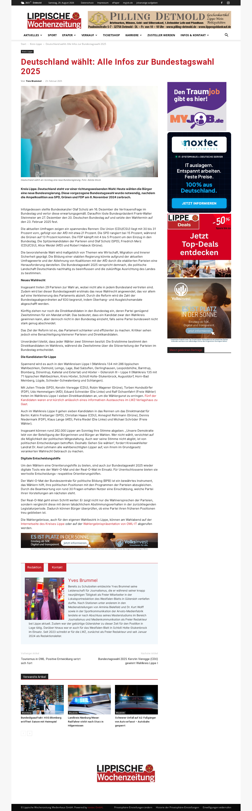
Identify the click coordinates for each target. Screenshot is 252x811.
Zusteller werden (161, 35)
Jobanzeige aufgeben (147, 2)
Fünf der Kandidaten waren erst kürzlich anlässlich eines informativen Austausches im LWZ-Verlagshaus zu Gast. (89, 400)
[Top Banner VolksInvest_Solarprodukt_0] (89, 541)
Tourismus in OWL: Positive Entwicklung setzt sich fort (51, 661)
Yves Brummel (34, 80)
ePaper (115, 2)
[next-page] (29, 733)
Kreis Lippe (36, 44)
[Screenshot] (199, 212)
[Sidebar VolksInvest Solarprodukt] (199, 341)
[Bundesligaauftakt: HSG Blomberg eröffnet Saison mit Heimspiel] (42, 699)
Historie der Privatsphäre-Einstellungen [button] (177, 807)
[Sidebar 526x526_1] (199, 276)
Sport (52, 35)
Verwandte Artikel (34, 676)
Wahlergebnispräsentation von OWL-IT (110, 524)
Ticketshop (111, 35)
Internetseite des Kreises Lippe (43, 524)
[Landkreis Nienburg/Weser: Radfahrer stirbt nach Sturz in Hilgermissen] (89, 699)
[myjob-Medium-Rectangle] (196, 130)
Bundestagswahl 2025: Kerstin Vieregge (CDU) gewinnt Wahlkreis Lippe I (128, 661)
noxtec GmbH (95, 807)
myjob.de (128, 2)
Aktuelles (31, 35)
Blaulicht (73, 712)
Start (23, 44)
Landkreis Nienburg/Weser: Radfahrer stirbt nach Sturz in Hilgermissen (85, 721)
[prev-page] (23, 733)
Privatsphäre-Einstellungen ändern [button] (133, 807)
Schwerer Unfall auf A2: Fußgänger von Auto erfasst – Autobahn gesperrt (135, 721)
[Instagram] (228, 3)
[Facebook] (222, 3)
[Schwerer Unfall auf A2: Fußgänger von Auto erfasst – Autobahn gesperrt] (136, 699)
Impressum (102, 2)
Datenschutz (87, 2)
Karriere (132, 35)
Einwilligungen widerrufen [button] (217, 807)
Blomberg (27, 712)
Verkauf (88, 35)
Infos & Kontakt (193, 35)
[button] (226, 35)
